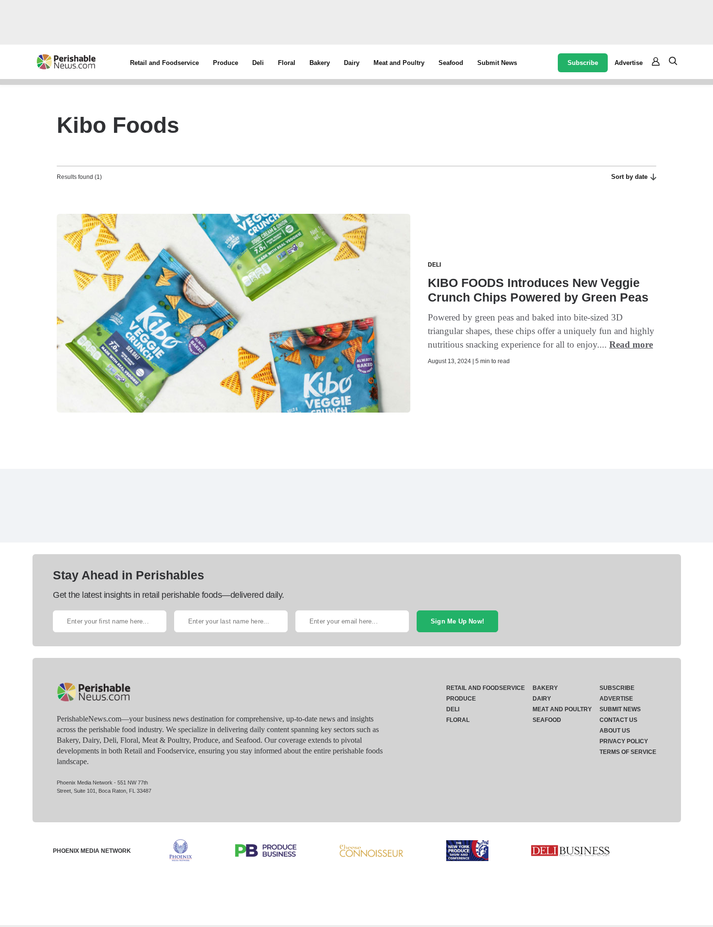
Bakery (319, 62)
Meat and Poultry (398, 62)
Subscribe (582, 62)
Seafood (450, 62)
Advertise (629, 62)
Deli (258, 62)
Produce (225, 62)
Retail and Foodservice (164, 62)
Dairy (351, 62)
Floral (286, 62)
